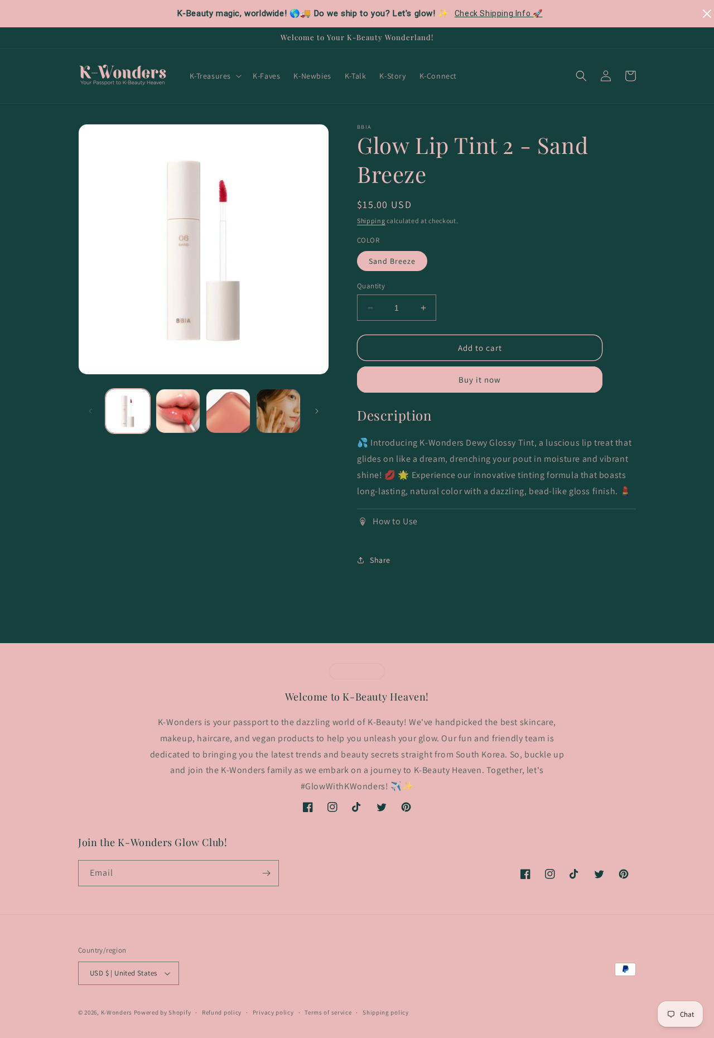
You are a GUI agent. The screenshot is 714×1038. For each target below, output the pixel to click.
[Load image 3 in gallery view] (228, 411)
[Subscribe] (266, 873)
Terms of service (328, 1012)
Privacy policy (273, 1012)
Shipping (371, 220)
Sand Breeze (392, 261)
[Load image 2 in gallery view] (178, 411)
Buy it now (480, 379)
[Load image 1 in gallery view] (127, 411)
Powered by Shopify (162, 1012)
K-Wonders (116, 1012)
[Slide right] (317, 411)
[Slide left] (90, 411)
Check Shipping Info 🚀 (499, 13)
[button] (215, 76)
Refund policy (222, 1012)
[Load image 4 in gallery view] (278, 411)
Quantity (371, 286)
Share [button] (380, 560)
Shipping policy (386, 1012)
